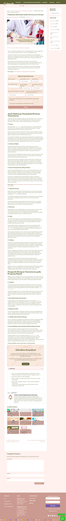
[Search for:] (55, 13)
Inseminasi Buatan (54, 36)
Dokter (52, 2)
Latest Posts (14, 392)
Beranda (9, 10)
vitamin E (15, 194)
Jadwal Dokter (7, 501)
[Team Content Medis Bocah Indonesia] (10, 399)
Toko (17, 6)
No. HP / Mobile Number (23, 85)
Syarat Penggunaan (8, 506)
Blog (58, 2)
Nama (9, 473)
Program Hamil (18, 10)
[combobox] (21, 88)
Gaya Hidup (52, 23)
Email (8, 478)
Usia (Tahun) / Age (12, 84)
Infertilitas (52, 26)
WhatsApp (33, 500)
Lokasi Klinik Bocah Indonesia (32, 2)
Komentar (10, 459)
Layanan (44, 2)
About (9, 392)
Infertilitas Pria (53, 29)
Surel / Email (35, 79)
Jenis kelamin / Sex (24, 79)
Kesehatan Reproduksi (27, 10)
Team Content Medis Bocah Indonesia (20, 47)
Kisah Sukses (53, 45)
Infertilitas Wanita (54, 32)
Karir (5, 498)
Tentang (18, 2)
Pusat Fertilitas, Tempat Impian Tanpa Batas (24, 71)
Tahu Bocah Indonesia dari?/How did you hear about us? (34, 92)
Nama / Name (11, 79)
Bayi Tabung (53, 21)
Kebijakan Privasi (8, 504)
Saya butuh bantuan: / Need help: (16, 91)
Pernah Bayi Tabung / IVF (37, 85)
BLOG (13, 10)
